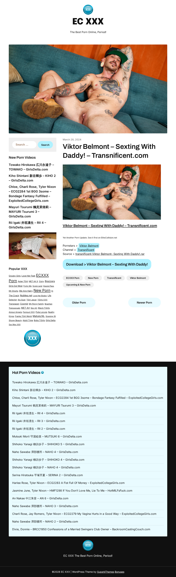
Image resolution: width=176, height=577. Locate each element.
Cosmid (24, 304)
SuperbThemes (105, 571)
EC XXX (88, 22)
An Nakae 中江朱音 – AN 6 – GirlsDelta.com (40, 498)
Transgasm (14, 304)
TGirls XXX (42, 300)
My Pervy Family (36, 304)
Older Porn (79, 302)
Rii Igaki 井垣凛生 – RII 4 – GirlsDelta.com (38, 413)
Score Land (37, 286)
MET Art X (33, 281)
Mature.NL (39, 316)
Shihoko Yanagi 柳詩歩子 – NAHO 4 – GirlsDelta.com (46, 467)
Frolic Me (27, 286)
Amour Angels (15, 312)
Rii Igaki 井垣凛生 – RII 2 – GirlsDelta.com (38, 428)
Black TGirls (44, 308)
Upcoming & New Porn (78, 284)
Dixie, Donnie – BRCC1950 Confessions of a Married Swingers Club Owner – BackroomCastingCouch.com (81, 529)
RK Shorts (13, 291)
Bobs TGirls (39, 320)
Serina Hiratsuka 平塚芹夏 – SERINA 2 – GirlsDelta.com (47, 475)
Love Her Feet (28, 275)
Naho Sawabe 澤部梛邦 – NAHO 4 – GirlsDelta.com (45, 452)
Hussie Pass (48, 286)
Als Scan (22, 300)
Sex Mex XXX (14, 324)
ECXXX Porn (72, 278)
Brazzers (50, 281)
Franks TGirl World (23, 316)
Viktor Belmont (88, 245)
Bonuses (119, 571)
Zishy (41, 281)
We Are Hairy (26, 291)
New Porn (42, 290)
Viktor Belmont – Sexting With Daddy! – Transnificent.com (110, 226)
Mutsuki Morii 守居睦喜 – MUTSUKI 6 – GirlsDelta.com (47, 436)
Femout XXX (29, 312)
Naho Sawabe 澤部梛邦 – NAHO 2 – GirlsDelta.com (45, 521)
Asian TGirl (23, 281)
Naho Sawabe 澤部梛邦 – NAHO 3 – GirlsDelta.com (45, 506)
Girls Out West (16, 286)
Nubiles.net (26, 295)
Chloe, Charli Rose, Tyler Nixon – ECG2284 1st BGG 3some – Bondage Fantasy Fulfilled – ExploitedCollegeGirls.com (87, 397)
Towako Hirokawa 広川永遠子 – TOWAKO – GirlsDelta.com (50, 382)
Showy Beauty (15, 320)
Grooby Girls (15, 276)
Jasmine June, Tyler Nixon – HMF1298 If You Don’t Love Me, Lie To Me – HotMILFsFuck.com (72, 490)
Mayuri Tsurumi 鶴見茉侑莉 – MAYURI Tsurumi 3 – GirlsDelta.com (30, 211)
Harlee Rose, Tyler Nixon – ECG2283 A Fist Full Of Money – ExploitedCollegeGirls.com (68, 483)
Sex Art (34, 308)
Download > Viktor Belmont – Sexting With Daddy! (107, 264)
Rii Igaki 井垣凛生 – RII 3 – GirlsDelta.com (38, 421)
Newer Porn (144, 302)
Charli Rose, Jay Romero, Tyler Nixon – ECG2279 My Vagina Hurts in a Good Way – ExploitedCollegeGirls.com (84, 513)
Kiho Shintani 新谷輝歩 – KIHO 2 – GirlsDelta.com (43, 390)
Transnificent (86, 249)
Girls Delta (51, 320)
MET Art (25, 307)
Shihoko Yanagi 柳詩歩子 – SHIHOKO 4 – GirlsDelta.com (48, 459)
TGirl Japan (31, 300)
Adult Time (28, 320)
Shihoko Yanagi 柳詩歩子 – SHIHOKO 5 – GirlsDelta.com (48, 444)
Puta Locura (41, 312)
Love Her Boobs (40, 296)
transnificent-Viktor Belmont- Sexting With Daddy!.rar (110, 254)
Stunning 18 (51, 316)
